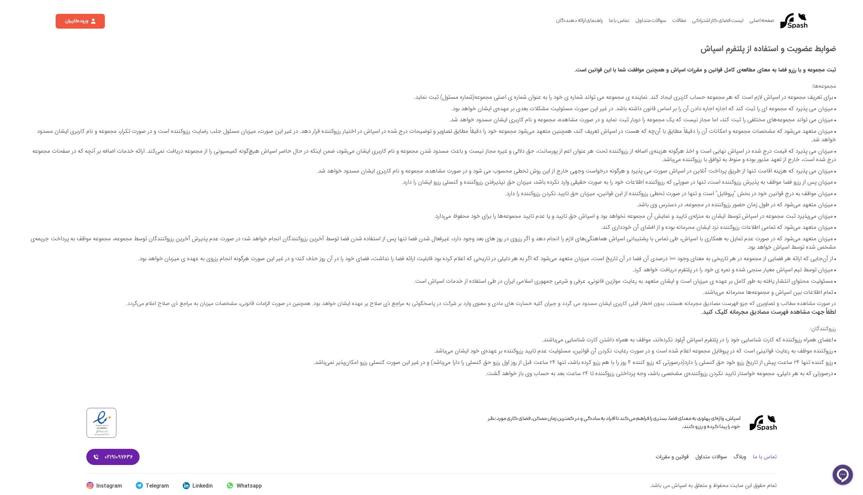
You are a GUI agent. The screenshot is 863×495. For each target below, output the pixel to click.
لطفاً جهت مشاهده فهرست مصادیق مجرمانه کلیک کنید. (768, 312)
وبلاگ (740, 457)
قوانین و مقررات (672, 457)
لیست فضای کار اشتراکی (717, 21)
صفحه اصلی (761, 21)
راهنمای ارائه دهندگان (579, 21)
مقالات (679, 21)
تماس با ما (619, 21)
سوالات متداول (650, 21)
